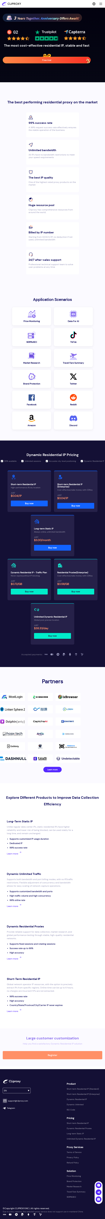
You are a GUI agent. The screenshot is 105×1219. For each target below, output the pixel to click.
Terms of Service (74, 1152)
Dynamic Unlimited (75, 1104)
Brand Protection (74, 1181)
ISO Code (71, 1109)
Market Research (74, 1186)
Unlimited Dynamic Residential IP (81, 1139)
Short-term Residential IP (78, 1123)
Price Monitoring (74, 1176)
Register (52, 1055)
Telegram (11, 1108)
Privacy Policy (73, 1157)
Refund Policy (73, 1162)
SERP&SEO (71, 1197)
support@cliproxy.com (18, 1101)
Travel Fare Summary (76, 1191)
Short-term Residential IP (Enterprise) (83, 1094)
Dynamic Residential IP (77, 1099)
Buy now (29, 503)
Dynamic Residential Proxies (79, 1128)
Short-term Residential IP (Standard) (83, 1089)
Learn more (52, 769)
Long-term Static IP (75, 1133)
